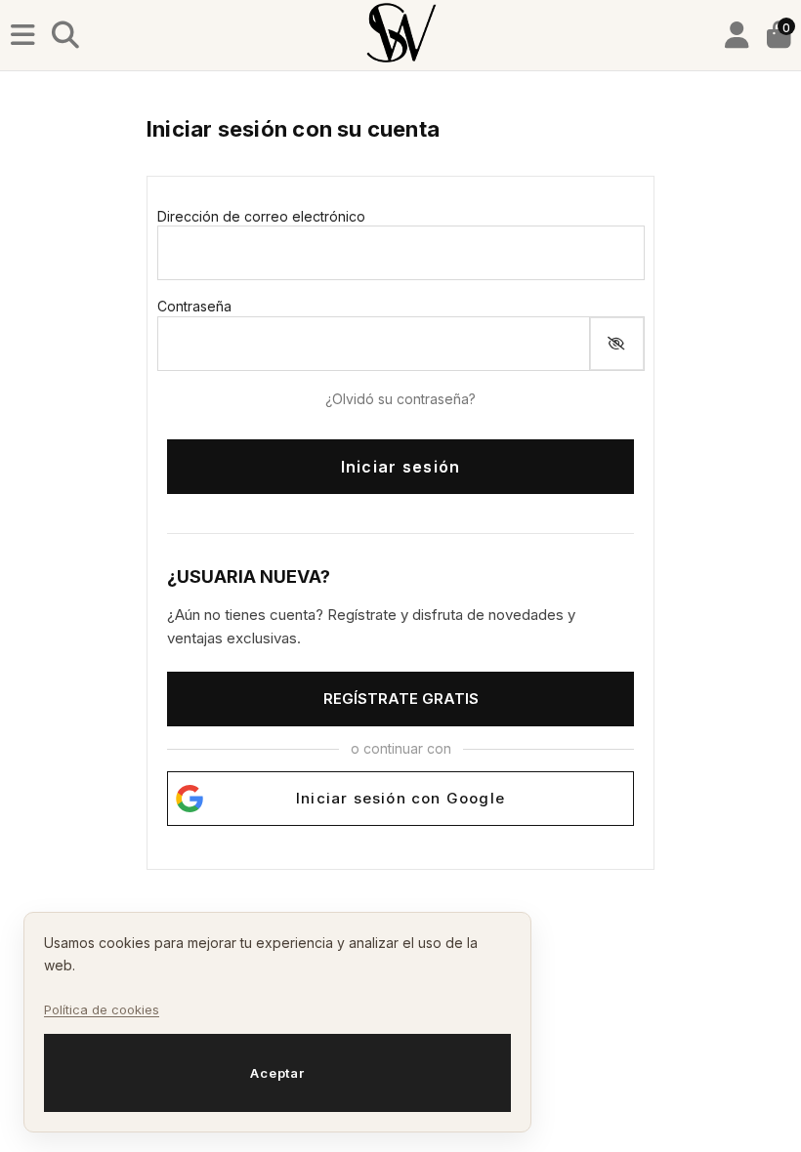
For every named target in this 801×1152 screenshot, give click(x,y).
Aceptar (277, 1073)
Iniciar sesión (401, 466)
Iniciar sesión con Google (400, 798)
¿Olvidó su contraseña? (400, 399)
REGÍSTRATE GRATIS (401, 698)
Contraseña (194, 306)
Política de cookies (101, 1009)
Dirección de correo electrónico (261, 216)
